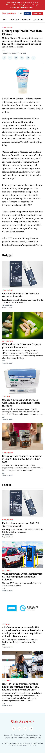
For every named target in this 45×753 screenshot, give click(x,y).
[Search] (21, 13)
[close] (42, 5)
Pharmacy (26, 20)
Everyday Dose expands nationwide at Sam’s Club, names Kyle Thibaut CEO (21, 458)
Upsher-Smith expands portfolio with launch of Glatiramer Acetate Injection (21, 402)
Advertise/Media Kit (33, 735)
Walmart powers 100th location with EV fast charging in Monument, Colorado (22, 576)
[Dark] (18, 13)
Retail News (14, 20)
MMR (27, 13)
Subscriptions (23, 737)
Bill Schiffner (7, 305)
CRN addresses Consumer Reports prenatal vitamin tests (21, 345)
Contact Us (8, 735)
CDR (3, 50)
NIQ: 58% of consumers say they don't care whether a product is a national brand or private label (20, 686)
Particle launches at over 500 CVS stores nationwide (20, 295)
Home (4, 20)
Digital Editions (11, 737)
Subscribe (37, 13)
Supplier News (39, 20)
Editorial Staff (19, 735)
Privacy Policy (35, 737)
